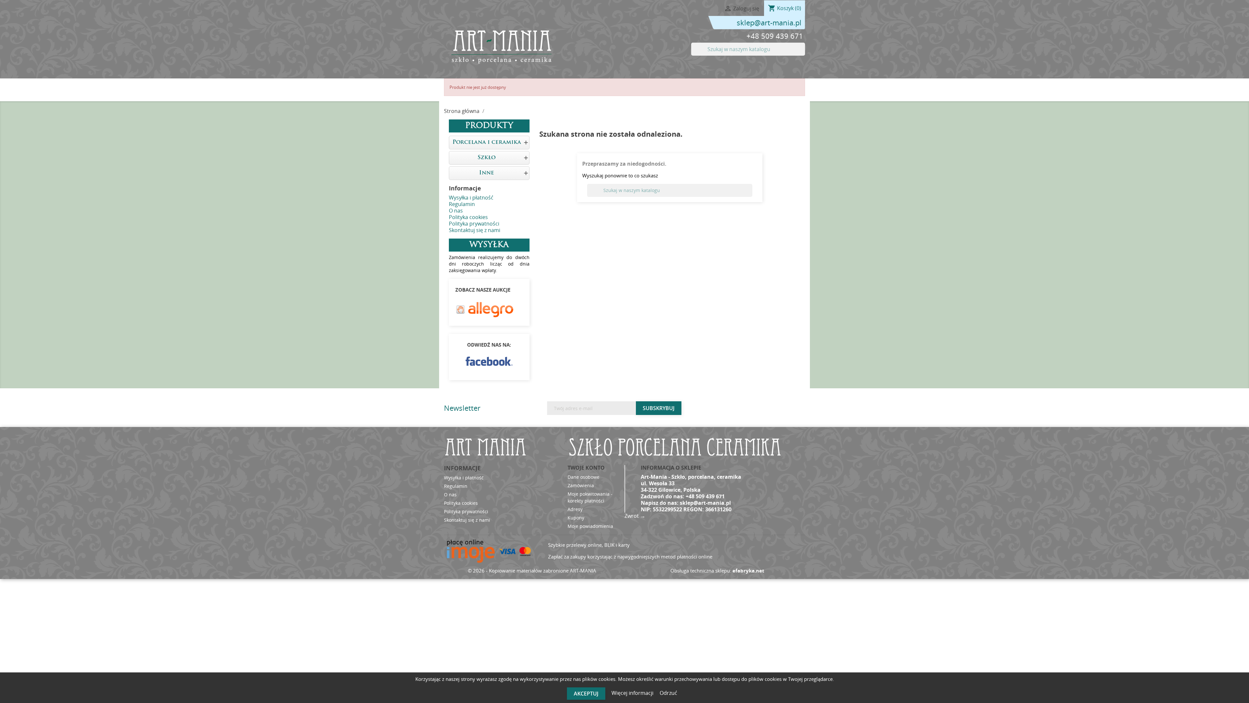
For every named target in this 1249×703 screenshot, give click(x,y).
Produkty (489, 126)
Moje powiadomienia (590, 526)
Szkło (486, 157)
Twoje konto (586, 467)
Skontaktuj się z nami (474, 230)
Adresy (575, 509)
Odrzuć (668, 692)
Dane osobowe (583, 477)
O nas (456, 210)
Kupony (576, 518)
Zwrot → (634, 515)
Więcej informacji (633, 692)
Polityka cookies (468, 217)
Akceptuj (586, 693)
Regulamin (462, 204)
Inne (486, 173)
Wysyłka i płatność (471, 197)
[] (802, 53)
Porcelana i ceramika (486, 142)
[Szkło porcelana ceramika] (501, 46)
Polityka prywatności (474, 223)
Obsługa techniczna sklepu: (717, 570)
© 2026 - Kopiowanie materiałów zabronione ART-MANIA (532, 570)
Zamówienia (581, 485)
